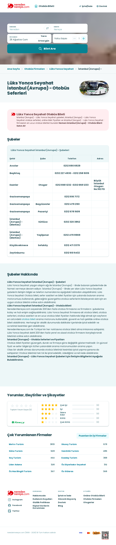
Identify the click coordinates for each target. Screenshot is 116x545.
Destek (103, 6)
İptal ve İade (64, 495)
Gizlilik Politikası (41, 502)
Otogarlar (88, 502)
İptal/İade (87, 6)
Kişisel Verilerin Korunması (41, 506)
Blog (60, 505)
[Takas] (47, 28)
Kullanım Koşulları (42, 499)
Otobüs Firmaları (34, 69)
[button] (86, 6)
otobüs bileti (29, 319)
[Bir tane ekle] (83, 38)
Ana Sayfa (13, 69)
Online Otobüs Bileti (94, 495)
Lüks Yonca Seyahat (61, 69)
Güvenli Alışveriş (67, 499)
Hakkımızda (39, 495)
